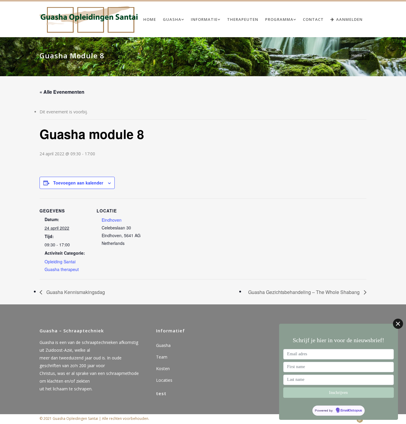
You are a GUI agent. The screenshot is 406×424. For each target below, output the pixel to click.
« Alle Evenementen (62, 91)
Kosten (163, 368)
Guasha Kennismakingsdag (75, 292)
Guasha (163, 345)
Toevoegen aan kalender (78, 183)
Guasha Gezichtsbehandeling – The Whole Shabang (304, 292)
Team (161, 357)
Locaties (164, 380)
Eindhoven (112, 220)
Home (357, 55)
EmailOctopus (351, 410)
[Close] (398, 324)
